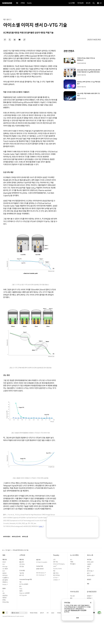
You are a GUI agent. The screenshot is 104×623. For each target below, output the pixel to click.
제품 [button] (17, 3)
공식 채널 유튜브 (94, 612)
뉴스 (71, 559)
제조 (54, 571)
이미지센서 (5, 575)
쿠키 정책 (83, 610)
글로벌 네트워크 (40, 569)
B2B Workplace (40, 573)
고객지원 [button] (23, 3)
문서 (20, 586)
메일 (19, 39)
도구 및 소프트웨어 (23, 584)
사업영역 (89, 564)
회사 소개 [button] (88, 3)
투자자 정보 (89, 571)
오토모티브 (5, 595)
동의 (77, 618)
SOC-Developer (40, 575)
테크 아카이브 (56, 575)
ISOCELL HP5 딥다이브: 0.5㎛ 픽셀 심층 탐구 (88, 83)
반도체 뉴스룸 (90, 575)
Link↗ (41, 526)
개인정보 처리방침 (33, 613)
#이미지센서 (6, 537)
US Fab (55, 577)
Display (4, 584)
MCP (3, 571)
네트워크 (4, 598)
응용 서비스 (56, 573)
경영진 (88, 566)
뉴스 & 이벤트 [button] (72, 3)
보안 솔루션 (5, 580)
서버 (3, 593)
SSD (3, 564)
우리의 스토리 (90, 562)
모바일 (3, 600)
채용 (88, 584)
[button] (19, 613)
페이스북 (4, 39)
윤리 (88, 573)
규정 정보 (21, 566)
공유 (24, 39)
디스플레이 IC (5, 578)
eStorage (4, 566)
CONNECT (55, 580)
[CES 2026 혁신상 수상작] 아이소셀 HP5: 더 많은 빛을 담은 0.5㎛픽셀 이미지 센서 (88, 71)
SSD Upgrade (23, 595)
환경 (71, 598)
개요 (20, 582)
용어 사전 (21, 575)
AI (3, 591)
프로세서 (4, 573)
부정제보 (89, 598)
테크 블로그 (8, 550)
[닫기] (95, 520)
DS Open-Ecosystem (41, 562)
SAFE (55, 566)
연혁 (88, 569)
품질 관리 (21, 562)
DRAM (4, 562)
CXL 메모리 (5, 569)
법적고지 (42, 613)
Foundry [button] (29, 3)
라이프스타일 (5, 602)
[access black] (3, 613)
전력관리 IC (5, 582)
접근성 (52, 613)
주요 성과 (72, 596)
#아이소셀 (25, 537)
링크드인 (14, 39)
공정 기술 (55, 562)
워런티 (20, 591)
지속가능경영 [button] (80, 3)
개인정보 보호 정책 (75, 610)
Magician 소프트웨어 (24, 593)
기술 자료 (21, 573)
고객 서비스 (22, 564)
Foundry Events (57, 568)
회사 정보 (89, 559)
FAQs (20, 589)
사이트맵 (59, 613)
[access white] (7, 613)
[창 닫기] (91, 602)
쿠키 (48, 613)
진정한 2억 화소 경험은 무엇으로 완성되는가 (86, 59)
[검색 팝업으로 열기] (94, 3)
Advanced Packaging (58, 564)
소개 (54, 559)
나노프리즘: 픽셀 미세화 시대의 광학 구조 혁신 (88, 94)
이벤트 (71, 562)
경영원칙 (89, 596)
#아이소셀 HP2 (16, 537)
